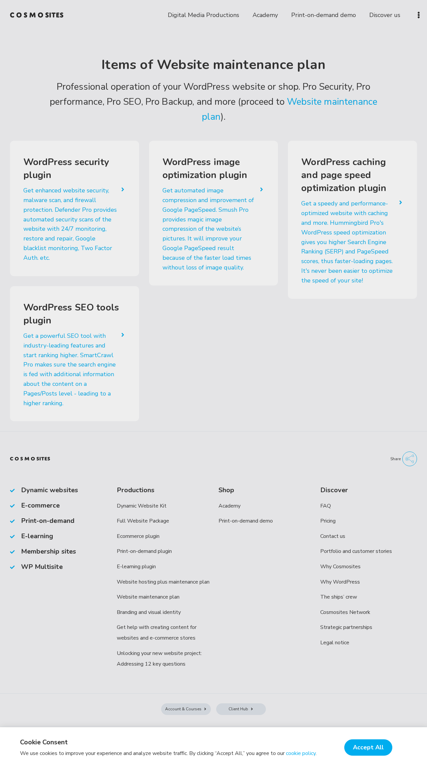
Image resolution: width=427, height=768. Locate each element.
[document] (213, 384)
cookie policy (301, 753)
